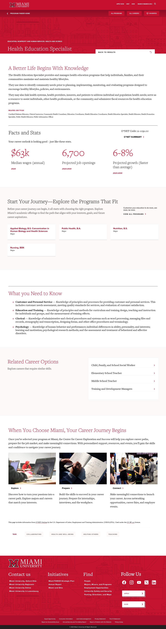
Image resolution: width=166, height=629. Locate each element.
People (87, 581)
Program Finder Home (20, 13)
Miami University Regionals (21, 584)
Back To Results (106, 52)
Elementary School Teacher (106, 373)
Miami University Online (20, 588)
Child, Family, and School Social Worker (113, 365)
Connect (117, 488)
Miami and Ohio (56, 588)
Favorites (153, 13)
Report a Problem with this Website (100, 622)
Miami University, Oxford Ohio (23, 581)
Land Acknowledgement (83, 619)
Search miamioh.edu (145, 4)
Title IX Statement (114, 619)
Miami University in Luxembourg (24, 591)
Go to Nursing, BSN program (31, 250)
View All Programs (133, 214)
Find (88, 574)
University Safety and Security (98, 591)
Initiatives (58, 574)
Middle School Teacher (104, 381)
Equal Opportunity (49, 619)
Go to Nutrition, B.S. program (134, 232)
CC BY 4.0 (131, 522)
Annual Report (55, 584)
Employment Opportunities (96, 588)
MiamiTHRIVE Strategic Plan (61, 581)
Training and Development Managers (111, 389)
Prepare (66, 488)
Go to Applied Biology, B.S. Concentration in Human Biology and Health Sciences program (31, 232)
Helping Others (90, 534)
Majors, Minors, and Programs (98, 584)
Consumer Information (66, 619)
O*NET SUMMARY (133, 137)
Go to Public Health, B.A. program (83, 232)
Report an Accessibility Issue (50, 622)
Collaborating (34, 534)
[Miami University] (25, 563)
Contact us (19, 574)
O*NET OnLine (41, 522)
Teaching (112, 534)
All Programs (116, 13)
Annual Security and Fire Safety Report (74, 622)
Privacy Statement (100, 619)
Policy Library (119, 622)
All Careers (134, 13)
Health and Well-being (62, 534)
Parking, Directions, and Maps (98, 594)
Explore (15, 488)
